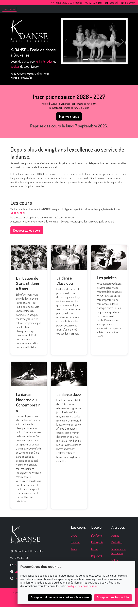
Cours (74, 535)
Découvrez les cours (27, 230)
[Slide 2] (91, 59)
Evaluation (116, 542)
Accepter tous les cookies (113, 597)
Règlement (96, 556)
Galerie (114, 560)
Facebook (113, 2)
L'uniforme (96, 535)
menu (11, 9)
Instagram (130, 2)
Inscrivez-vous (69, 116)
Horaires (75, 542)
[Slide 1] (85, 59)
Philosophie (97, 542)
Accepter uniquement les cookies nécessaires (59, 597)
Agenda (115, 535)
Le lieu (94, 549)
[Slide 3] (97, 59)
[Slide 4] (103, 59)
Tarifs (74, 549)
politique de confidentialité (82, 586)
